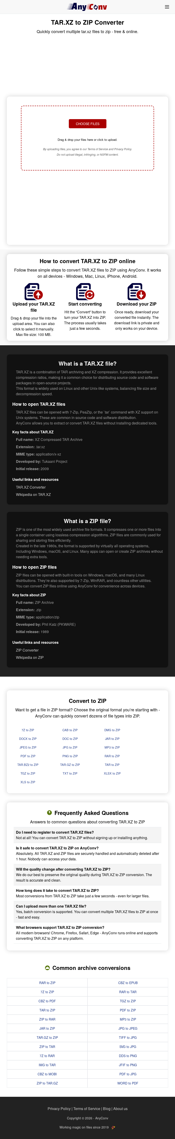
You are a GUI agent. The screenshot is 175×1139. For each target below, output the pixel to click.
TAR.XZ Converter (31, 487)
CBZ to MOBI (47, 1074)
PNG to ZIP (70, 756)
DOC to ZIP (70, 738)
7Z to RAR (47, 1055)
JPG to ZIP (70, 747)
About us (120, 1108)
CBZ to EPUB (128, 982)
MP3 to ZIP (112, 747)
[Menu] (167, 6)
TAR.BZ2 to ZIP (28, 764)
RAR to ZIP (112, 756)
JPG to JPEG (127, 1028)
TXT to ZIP (70, 773)
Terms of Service (86, 1108)
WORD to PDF (127, 1083)
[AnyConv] (87, 6)
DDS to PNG (128, 1055)
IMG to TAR (47, 1065)
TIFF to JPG (128, 1037)
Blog (107, 1108)
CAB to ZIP (70, 730)
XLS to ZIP (28, 782)
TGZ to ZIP (28, 773)
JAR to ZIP (112, 738)
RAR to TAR (127, 992)
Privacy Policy (59, 1108)
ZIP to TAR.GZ (47, 1083)
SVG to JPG (127, 1046)
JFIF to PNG (128, 1065)
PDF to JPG (127, 1074)
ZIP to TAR (47, 1046)
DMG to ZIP (112, 730)
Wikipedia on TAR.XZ (33, 494)
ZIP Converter (27, 650)
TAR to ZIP (112, 764)
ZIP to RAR (47, 1019)
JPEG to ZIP (28, 747)
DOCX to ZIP (28, 738)
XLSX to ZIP (112, 773)
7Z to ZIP (28, 730)
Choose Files (87, 123)
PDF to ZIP (28, 756)
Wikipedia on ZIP (30, 657)
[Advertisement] (87, 208)
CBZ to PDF (47, 1001)
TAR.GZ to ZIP (70, 764)
